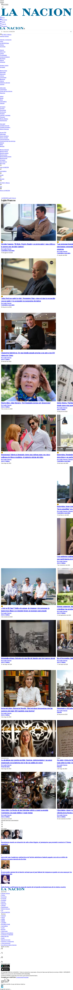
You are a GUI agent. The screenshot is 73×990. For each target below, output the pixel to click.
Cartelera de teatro (5, 127)
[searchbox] (35, 31)
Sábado (2, 143)
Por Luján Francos (6, 249)
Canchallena (3, 101)
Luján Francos (12, 198)
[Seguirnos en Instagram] (2, 957)
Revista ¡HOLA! (4, 151)
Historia (59, 712)
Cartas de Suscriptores (6, 91)
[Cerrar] (24, 29)
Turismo (2, 108)
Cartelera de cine (4, 125)
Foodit (3, 22)
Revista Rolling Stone (5, 156)
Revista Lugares (4, 153)
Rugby (1, 98)
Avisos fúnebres (4, 136)
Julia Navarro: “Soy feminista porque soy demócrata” (26, 403)
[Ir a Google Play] (5, 967)
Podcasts (2, 117)
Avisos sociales (4, 137)
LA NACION (4, 198)
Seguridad (3, 72)
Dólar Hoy (2, 52)
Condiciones (19, 977)
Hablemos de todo (5, 82)
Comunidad (3, 77)
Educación (3, 74)
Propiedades (3, 55)
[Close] (2, 822)
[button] (36, 109)
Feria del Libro (5, 767)
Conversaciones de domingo (7, 141)
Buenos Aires (3, 70)
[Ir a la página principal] (36, 15)
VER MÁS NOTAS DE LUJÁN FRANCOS (9, 820)
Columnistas (3, 89)
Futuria (2, 50)
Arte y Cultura (5, 359)
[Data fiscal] (2, 987)
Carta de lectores (4, 139)
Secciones (4, 20)
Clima (1, 41)
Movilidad (2, 58)
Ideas (1, 144)
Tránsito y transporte (5, 40)
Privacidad (25, 977)
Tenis (1, 100)
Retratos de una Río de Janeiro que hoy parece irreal (28, 658)
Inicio (3, 17)
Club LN (4, 24)
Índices (2, 60)
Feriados (2, 113)
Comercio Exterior (5, 57)
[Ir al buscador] (2, 7)
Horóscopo (3, 112)
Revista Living (3, 155)
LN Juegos (2, 107)
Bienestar (2, 79)
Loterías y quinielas (5, 115)
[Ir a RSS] (2, 962)
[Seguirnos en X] (2, 953)
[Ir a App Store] (5, 970)
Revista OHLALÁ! (4, 150)
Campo (2, 53)
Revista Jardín (3, 158)
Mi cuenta (4, 26)
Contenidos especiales (7, 250)
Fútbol (1, 96)
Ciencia (2, 81)
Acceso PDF (3, 132)
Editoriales (3, 88)
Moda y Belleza (4, 119)
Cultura (2, 76)
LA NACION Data (4, 43)
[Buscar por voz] (71, 31)
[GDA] (5, 982)
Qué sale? (2, 124)
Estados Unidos (4, 65)
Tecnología (3, 110)
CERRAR (2, 1)
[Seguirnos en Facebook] (2, 949)
